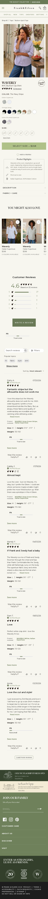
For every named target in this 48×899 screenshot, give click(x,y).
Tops (21, 14)
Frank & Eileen (10, 887)
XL (32, 133)
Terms (37, 887)
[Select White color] (9, 101)
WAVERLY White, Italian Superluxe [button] (26, 639)
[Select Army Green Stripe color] (4, 101)
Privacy (27, 887)
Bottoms (40, 14)
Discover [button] (7, 841)
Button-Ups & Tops (21, 20)
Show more (12, 366)
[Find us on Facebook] (4, 819)
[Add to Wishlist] (18, 222)
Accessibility (9, 889)
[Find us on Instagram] (11, 819)
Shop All (7, 14)
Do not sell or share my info (16, 894)
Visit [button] (4, 848)
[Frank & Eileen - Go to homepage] (24, 8)
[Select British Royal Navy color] (9, 111)
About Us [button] (7, 833)
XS (10, 133)
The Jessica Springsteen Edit (28, 2)
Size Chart (6, 138)
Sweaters (30, 14)
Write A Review (24, 323)
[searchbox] (13, 350)
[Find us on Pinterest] (17, 819)
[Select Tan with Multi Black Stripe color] (4, 121)
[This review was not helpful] (36, 457)
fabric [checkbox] (12, 361)
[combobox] (33, 371)
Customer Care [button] (10, 826)
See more (12, 448)
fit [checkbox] (6, 361)
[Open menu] (5, 8)
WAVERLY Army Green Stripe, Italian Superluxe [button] (26, 422)
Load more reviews (24, 757)
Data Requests (25, 889)
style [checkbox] (20, 361)
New (15, 14)
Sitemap (21, 891)
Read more (14, 417)
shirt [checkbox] (26, 361)
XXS (4, 133)
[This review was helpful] (27, 457)
